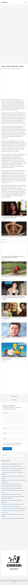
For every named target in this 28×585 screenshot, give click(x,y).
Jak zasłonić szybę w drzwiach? (8, 518)
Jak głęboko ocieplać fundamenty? (9, 514)
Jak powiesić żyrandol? (6, 494)
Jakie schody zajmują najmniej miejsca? (10, 490)
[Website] (14, 439)
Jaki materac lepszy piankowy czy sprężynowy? (11, 480)
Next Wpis (14, 399)
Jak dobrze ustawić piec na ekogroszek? (10, 476)
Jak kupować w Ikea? (6, 506)
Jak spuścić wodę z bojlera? (7, 464)
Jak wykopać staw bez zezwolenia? (9, 508)
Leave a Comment (5, 68)
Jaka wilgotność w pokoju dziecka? (9, 472)
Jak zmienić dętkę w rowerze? (8, 468)
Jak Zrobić (12, 68)
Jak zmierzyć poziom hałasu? (7, 504)
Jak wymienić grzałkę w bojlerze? (8, 500)
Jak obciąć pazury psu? (6, 466)
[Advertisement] (14, 19)
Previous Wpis (14, 396)
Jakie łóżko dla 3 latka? (6, 484)
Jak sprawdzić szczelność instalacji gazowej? (11, 510)
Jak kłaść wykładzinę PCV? (7, 486)
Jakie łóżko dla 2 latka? (6, 488)
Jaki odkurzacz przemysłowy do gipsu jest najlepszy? (13, 496)
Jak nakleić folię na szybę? (7, 470)
